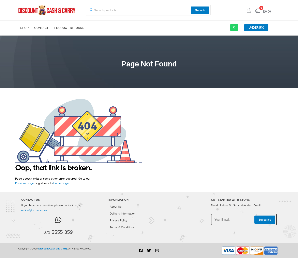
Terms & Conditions (122, 227)
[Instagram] (157, 250)
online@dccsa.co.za (34, 210)
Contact (41, 27)
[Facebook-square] (141, 250)
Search (200, 10)
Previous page (24, 183)
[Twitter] (149, 250)
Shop (24, 27)
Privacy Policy (118, 220)
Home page (61, 183)
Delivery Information (122, 213)
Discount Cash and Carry (52, 248)
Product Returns (69, 27)
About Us (115, 206)
